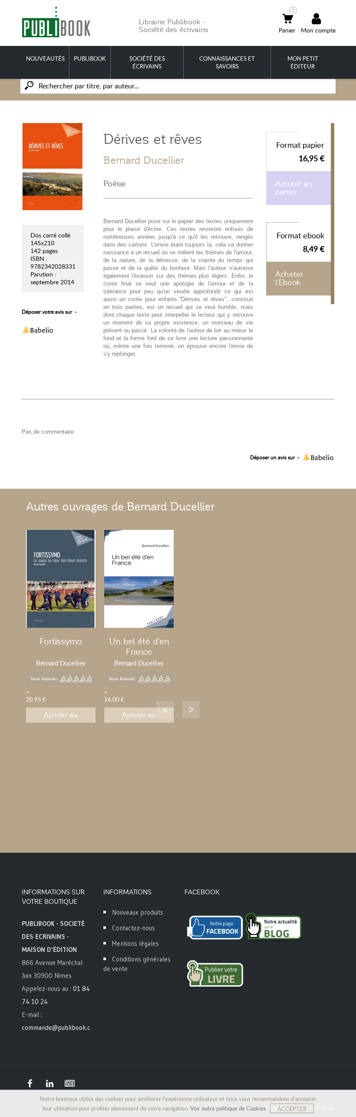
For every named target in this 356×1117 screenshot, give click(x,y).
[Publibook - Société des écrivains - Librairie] (56, 21)
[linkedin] (49, 1083)
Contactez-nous (133, 928)
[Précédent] (165, 709)
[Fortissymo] (61, 579)
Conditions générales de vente (137, 964)
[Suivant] (191, 709)
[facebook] (29, 1083)
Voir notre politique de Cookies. (228, 1108)
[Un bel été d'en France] (139, 579)
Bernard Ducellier (143, 160)
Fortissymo (61, 641)
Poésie (114, 183)
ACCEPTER (292, 1109)
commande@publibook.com (60, 1027)
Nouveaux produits (137, 912)
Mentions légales (135, 943)
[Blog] (69, 1083)
